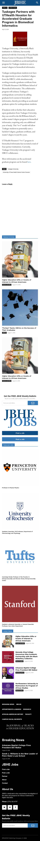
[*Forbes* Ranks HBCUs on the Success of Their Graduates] (20, 307)
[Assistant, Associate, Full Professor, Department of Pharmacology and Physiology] (20, 511)
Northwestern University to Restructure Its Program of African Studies (26, 686)
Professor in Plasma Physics (10, 487)
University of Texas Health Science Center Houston (16, 172)
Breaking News (20, 672)
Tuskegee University (13, 169)
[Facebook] (15, 807)
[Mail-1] (10, 807)
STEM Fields (12, 8)
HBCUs (5, 8)
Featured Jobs (8, 445)
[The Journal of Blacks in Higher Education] (20, 2)
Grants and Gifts (7, 284)
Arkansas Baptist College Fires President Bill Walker (26, 669)
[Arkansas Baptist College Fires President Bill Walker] (8, 673)
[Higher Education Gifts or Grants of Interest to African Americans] (20, 259)
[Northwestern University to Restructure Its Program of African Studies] (8, 689)
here (29, 162)
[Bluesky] (4, 807)
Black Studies (19, 661)
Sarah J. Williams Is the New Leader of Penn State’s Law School (20, 754)
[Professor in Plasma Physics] (20, 467)
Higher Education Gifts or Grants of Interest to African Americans (16, 377)
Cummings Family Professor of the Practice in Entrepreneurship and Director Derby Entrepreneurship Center (18, 578)
